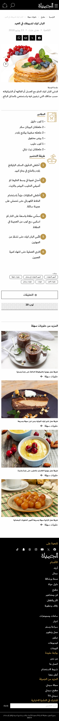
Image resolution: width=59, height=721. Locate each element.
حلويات (40, 281)
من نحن (54, 658)
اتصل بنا (53, 664)
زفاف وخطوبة (51, 606)
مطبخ (43, 17)
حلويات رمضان (27, 281)
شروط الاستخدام (49, 669)
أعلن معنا (53, 675)
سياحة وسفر (51, 627)
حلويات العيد (52, 281)
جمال (55, 573)
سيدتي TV (53, 696)
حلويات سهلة (32, 17)
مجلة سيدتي (52, 685)
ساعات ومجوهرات (48, 616)
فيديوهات (53, 643)
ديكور (55, 637)
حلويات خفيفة (16, 277)
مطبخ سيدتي (51, 690)
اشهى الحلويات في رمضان (33, 277)
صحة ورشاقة (51, 579)
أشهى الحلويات (51, 277)
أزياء (56, 568)
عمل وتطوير (52, 632)
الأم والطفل (52, 600)
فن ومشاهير (52, 595)
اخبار (55, 621)
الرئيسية (52, 17)
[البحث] (12, 6)
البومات (54, 648)
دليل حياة (53, 584)
